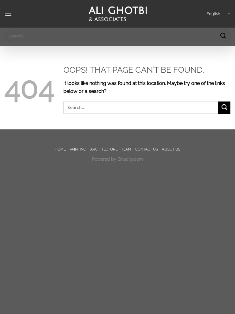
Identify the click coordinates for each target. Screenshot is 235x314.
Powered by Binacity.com (117, 159)
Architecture (104, 149)
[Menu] (8, 13)
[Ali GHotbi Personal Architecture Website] (117, 14)
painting (78, 149)
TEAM (126, 149)
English (213, 13)
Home (60, 149)
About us (171, 149)
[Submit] (223, 36)
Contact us (146, 149)
